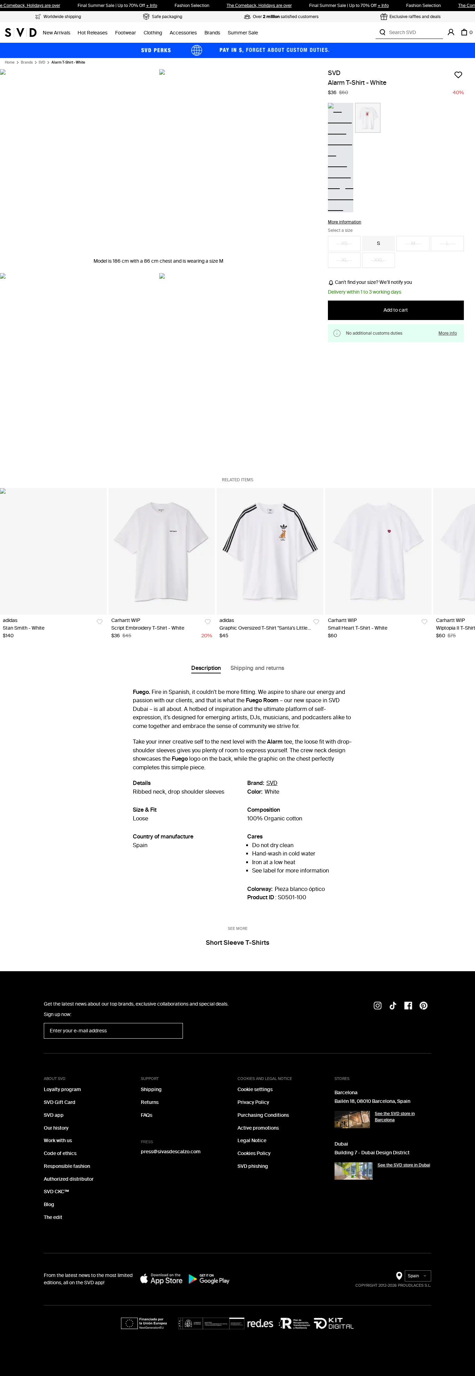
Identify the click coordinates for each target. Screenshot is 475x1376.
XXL (378, 260)
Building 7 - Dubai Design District (372, 1153)
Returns (150, 1102)
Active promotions (258, 1128)
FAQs (146, 1115)
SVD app (54, 1115)
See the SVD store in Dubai (404, 1165)
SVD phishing (253, 1166)
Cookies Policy (254, 1153)
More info (447, 333)
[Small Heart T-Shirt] (378, 551)
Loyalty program (62, 1089)
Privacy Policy (253, 1102)
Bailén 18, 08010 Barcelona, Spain (372, 1101)
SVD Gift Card (59, 1102)
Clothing (153, 33)
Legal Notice (252, 1141)
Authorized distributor (69, 1179)
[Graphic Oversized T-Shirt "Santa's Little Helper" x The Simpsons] (270, 551)
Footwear (125, 33)
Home (10, 62)
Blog (49, 1204)
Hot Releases (92, 33)
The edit (53, 1217)
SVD (42, 62)
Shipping (151, 1089)
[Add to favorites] (458, 74)
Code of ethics (60, 1153)
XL (344, 260)
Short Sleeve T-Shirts (237, 942)
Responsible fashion (67, 1166)
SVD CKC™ (56, 1192)
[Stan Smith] (53, 551)
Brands (212, 33)
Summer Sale (243, 33)
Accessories (183, 33)
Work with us (58, 1141)
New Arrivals (56, 33)
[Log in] (451, 32)
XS (344, 244)
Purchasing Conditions (263, 1115)
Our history (56, 1128)
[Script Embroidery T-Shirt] (161, 551)
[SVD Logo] (21, 32)
